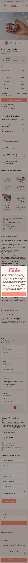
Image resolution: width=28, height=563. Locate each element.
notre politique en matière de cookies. (11, 289)
